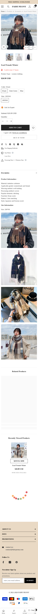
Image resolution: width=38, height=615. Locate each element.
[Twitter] (6, 144)
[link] (19, 425)
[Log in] (29, 6)
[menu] (2, 6)
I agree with (8, 133)
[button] (31, 47)
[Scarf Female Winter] (19, 450)
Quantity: (4, 117)
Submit (30, 580)
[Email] (22, 144)
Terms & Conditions (19, 133)
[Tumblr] (14, 144)
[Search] (8, 6)
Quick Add (19, 461)
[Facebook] (2, 144)
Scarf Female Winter (19, 465)
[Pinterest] (10, 144)
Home (3, 11)
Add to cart (15, 127)
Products (9, 11)
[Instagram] (9, 562)
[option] (19, 31)
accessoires (18, 11)
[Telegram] (18, 144)
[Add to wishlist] (33, 127)
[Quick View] (25, 448)
